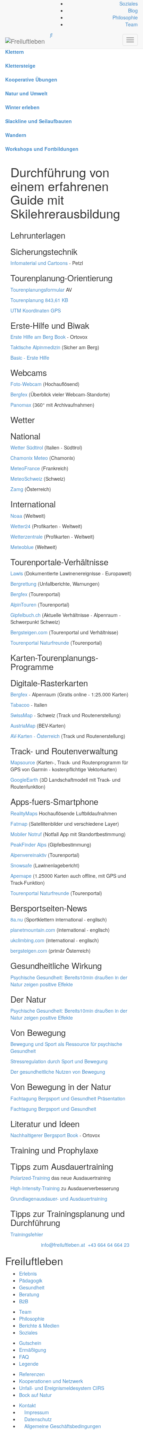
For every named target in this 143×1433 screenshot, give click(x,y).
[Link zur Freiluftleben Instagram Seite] (8, 3)
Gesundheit (31, 1287)
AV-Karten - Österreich (35, 735)
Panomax (20, 404)
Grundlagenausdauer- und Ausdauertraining (58, 1198)
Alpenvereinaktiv (28, 854)
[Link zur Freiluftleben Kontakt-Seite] (6, 3)
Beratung (29, 1294)
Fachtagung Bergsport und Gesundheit (53, 1108)
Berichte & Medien (39, 1325)
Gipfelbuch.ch (25, 614)
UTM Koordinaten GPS (35, 310)
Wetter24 (20, 526)
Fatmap (18, 823)
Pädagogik (30, 1280)
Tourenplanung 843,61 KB (39, 300)
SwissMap (21, 715)
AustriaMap (22, 725)
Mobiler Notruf (26, 834)
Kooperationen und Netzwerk (51, 1381)
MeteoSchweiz (26, 478)
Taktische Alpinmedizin (35, 347)
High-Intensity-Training (35, 1188)
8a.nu (16, 919)
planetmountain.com (32, 929)
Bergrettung (23, 583)
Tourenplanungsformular (37, 289)
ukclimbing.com (27, 940)
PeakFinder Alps (28, 844)
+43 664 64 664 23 (108, 1244)
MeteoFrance (25, 468)
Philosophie (125, 17)
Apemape (21, 875)
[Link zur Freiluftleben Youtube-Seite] (10, 3)
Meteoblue (22, 546)
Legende (29, 1363)
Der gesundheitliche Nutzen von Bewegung (57, 1071)
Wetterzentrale (26, 536)
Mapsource (22, 762)
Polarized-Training (30, 1177)
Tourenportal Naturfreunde (39, 642)
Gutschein (30, 1342)
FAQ (24, 1356)
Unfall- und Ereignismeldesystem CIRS (61, 1387)
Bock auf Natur (35, 1394)
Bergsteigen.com (29, 632)
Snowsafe (21, 865)
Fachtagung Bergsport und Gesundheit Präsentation (67, 1098)
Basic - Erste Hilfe (29, 357)
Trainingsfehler (26, 1234)
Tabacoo (20, 704)
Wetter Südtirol (26, 447)
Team (131, 24)
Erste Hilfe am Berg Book (38, 336)
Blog (133, 10)
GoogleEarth (24, 779)
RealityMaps (23, 813)
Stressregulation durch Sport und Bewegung (59, 1061)
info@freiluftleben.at (63, 1244)
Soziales (128, 3)
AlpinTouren (23, 604)
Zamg (16, 489)
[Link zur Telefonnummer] (7, 3)
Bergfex (18, 394)
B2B (23, 1301)
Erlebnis (28, 1273)
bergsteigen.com (28, 950)
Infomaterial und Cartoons (39, 262)
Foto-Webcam (26, 383)
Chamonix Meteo (29, 457)
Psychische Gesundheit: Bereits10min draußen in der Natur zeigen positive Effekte (68, 981)
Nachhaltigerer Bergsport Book (44, 1135)
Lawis (16, 573)
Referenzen (32, 1374)
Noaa (16, 515)
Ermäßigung (32, 1349)
